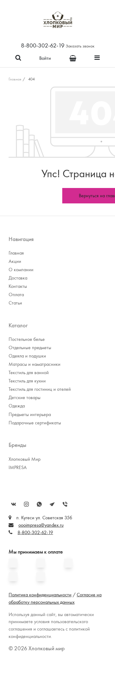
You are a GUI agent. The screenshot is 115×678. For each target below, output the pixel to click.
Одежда (17, 405)
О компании (21, 269)
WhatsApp (39, 504)
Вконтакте (13, 504)
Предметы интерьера (30, 414)
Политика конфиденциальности (40, 594)
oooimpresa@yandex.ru (40, 525)
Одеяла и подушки (27, 356)
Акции (15, 261)
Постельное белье (27, 339)
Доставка (18, 278)
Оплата (16, 294)
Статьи (15, 303)
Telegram (52, 504)
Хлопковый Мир (24, 459)
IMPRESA (18, 467)
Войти (45, 58)
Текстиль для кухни (27, 381)
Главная (15, 79)
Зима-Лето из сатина (36, 70)
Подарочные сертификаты (35, 422)
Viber (65, 504)
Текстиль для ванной (29, 372)
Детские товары (24, 397)
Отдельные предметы (30, 347)
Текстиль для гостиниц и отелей (40, 389)
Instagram (26, 504)
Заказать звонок (80, 46)
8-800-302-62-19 (42, 45)
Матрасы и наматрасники (34, 364)
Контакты (18, 286)
